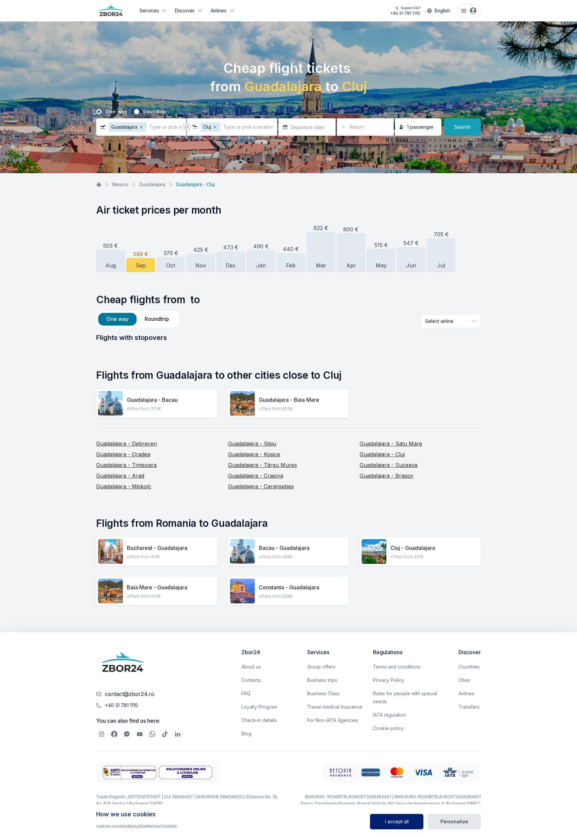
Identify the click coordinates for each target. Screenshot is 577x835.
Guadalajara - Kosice (254, 454)
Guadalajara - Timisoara (126, 465)
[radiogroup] (288, 111)
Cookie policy (388, 728)
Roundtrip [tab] (157, 319)
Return (357, 127)
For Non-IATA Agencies (332, 720)
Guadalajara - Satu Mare (391, 443)
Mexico (120, 184)
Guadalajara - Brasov (386, 475)
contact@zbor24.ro (129, 694)
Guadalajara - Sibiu (252, 443)
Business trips (322, 680)
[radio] (99, 111)
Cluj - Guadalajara (412, 548)
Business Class (323, 693)
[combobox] (451, 321)
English (442, 10)
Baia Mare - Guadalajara (157, 587)
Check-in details (259, 720)
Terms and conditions (396, 667)
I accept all (397, 821)
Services (149, 10)
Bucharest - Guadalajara (157, 548)
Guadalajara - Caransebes (261, 486)
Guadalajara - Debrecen (126, 443)
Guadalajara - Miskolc (123, 486)
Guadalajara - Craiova (255, 475)
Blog (246, 733)
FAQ (245, 693)
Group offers (321, 667)
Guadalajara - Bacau (152, 399)
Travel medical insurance (334, 707)
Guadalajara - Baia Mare (289, 399)
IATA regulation (389, 715)
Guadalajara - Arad (120, 475)
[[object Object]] (101, 734)
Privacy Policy (388, 680)
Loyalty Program (259, 707)
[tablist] (137, 319)
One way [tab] (117, 319)
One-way (116, 111)
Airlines (218, 10)
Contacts (251, 680)
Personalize (454, 821)
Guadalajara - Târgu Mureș (262, 465)
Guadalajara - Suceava (388, 465)
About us (251, 667)
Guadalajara (152, 184)
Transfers (468, 707)
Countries (468, 667)
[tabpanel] (288, 337)
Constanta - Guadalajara (289, 587)
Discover (185, 10)
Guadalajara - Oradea (123, 454)
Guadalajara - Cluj (382, 454)
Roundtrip (154, 111)
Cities (464, 680)
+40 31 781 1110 (405, 11)
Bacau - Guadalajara (284, 548)
